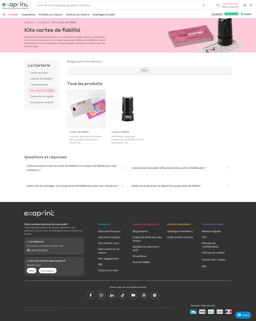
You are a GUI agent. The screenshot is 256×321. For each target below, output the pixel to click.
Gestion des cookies (214, 259)
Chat (245, 315)
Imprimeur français (109, 237)
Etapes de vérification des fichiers (147, 239)
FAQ (31, 270)
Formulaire (47, 270)
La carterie (43, 22)
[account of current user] (245, 5)
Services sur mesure (77, 14)
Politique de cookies (213, 252)
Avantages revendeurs (180, 231)
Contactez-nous (230, 3)
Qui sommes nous (108, 243)
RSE (100, 264)
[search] (204, 5)
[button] (144, 70)
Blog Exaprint (140, 231)
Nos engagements (108, 258)
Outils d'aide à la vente (180, 237)
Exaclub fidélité (141, 262)
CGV (204, 237)
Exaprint (29, 22)
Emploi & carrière (108, 270)
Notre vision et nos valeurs (109, 250)
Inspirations (28, 14)
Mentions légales (211, 231)
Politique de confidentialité (210, 244)
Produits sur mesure (51, 14)
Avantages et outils (104, 14)
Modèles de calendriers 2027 (146, 248)
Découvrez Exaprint (109, 231)
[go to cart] (251, 5)
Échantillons (140, 256)
